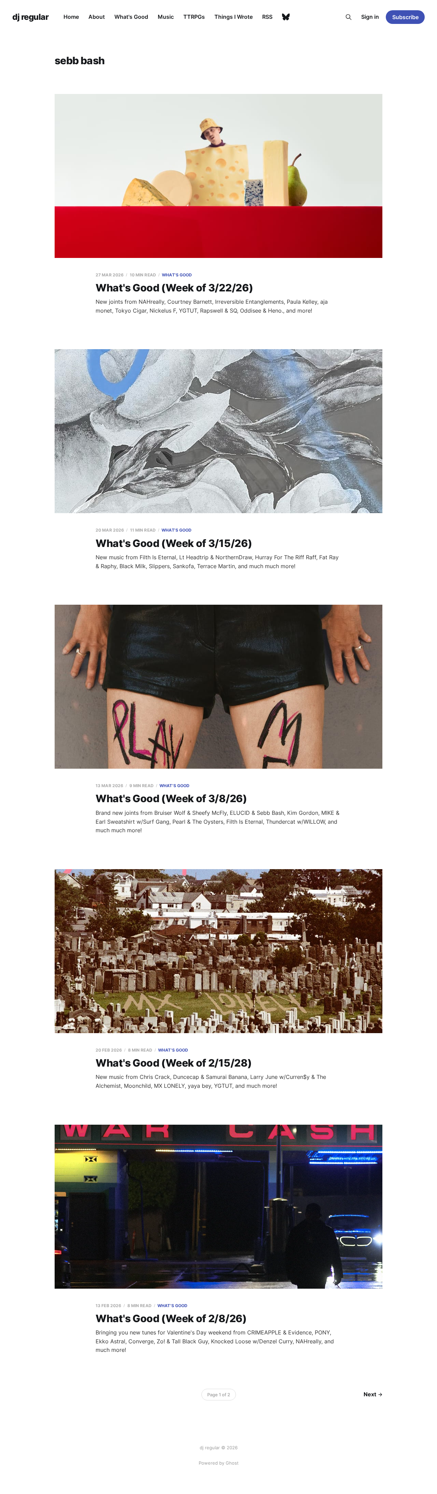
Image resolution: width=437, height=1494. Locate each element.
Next (370, 1394)
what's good (177, 274)
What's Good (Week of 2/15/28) (174, 1063)
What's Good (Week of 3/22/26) (174, 288)
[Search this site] (348, 17)
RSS (267, 16)
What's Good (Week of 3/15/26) (174, 543)
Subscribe (405, 17)
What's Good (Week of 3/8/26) (171, 798)
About (96, 16)
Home (71, 16)
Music (166, 16)
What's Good (131, 16)
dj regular (30, 17)
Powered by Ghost (219, 1463)
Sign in (370, 16)
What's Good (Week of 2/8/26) (171, 1318)
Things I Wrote (233, 16)
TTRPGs (194, 16)
